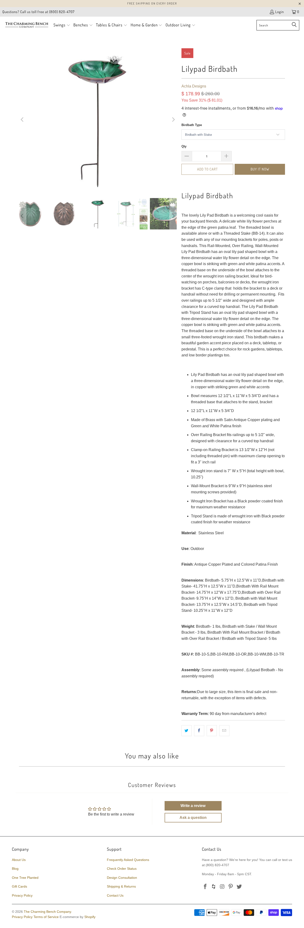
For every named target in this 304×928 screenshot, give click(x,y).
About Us (19, 860)
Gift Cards (19, 886)
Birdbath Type (191, 125)
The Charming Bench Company (47, 911)
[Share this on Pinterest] (212, 730)
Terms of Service (46, 917)
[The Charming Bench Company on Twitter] (239, 887)
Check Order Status (122, 868)
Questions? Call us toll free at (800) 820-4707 (38, 12)
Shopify (89, 917)
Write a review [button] (192, 806)
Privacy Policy (22, 895)
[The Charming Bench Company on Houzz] (214, 887)
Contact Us (115, 895)
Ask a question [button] (193, 818)
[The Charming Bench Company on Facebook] (205, 887)
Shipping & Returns (121, 886)
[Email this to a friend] (224, 730)
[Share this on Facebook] (199, 730)
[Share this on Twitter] (186, 730)
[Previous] (22, 119)
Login (279, 12)
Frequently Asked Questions (128, 860)
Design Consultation (122, 877)
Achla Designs (193, 86)
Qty (183, 146)
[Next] (173, 119)
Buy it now (260, 169)
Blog (15, 868)
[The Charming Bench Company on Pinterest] (230, 887)
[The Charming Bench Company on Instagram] (222, 887)
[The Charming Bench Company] (27, 25)
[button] (61, 25)
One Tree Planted (25, 877)
